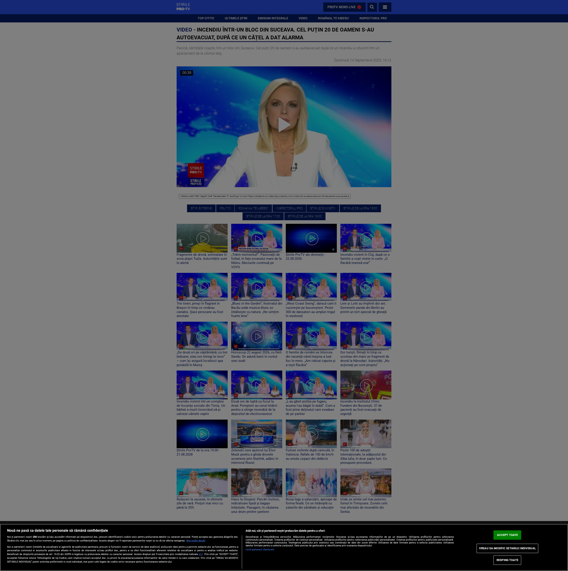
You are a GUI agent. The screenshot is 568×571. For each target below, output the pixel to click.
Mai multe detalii (195, 540)
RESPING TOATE (507, 560)
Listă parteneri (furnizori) (260, 549)
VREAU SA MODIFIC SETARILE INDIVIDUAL (507, 548)
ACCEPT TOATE (507, 535)
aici (201, 554)
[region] (284, 547)
